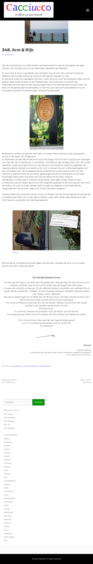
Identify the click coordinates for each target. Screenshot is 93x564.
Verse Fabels (9, 537)
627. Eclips (8, 414)
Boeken (7, 446)
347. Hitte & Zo (8, 382)
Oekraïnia (8, 516)
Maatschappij (31, 366)
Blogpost (18, 366)
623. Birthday (9, 428)
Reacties (7, 519)
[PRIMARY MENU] (87, 10)
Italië (6, 488)
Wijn (6, 540)
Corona (7, 449)
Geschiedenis (9, 481)
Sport (6, 530)
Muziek (7, 509)
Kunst (6, 495)
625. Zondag (9, 421)
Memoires (8, 502)
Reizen (7, 526)
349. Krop (87, 382)
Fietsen (7, 474)
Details (7, 456)
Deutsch (7, 460)
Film (5, 477)
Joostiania (8, 491)
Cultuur (7, 453)
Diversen (8, 463)
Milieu (6, 505)
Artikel (6, 439)
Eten (6, 470)
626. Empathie (10, 418)
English (7, 467)
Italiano (7, 484)
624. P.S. (7, 425)
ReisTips (7, 523)
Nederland (45, 366)
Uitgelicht (8, 533)
